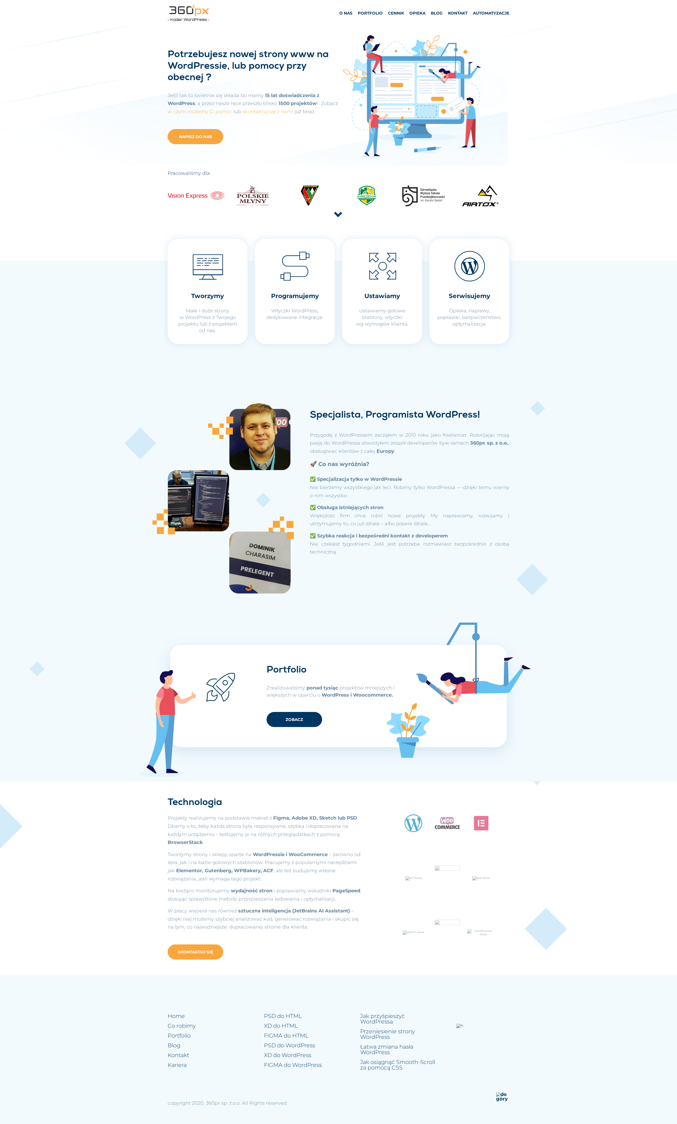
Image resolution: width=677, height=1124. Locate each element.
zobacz (294, 719)
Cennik (396, 13)
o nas (346, 13)
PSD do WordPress (289, 1045)
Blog (437, 13)
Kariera (177, 1065)
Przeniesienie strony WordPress (387, 1034)
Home (176, 1016)
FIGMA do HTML (286, 1035)
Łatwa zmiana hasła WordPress (386, 1049)
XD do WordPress (287, 1055)
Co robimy (182, 1026)
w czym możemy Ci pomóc (200, 112)
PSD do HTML (283, 1016)
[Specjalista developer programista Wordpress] (188, 13)
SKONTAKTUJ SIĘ (195, 951)
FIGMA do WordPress (293, 1065)
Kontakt (458, 13)
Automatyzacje (491, 13)
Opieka (417, 13)
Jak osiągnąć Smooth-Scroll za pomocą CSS (397, 1064)
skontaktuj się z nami (268, 112)
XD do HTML (281, 1026)
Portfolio (370, 13)
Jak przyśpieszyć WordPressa (382, 1018)
